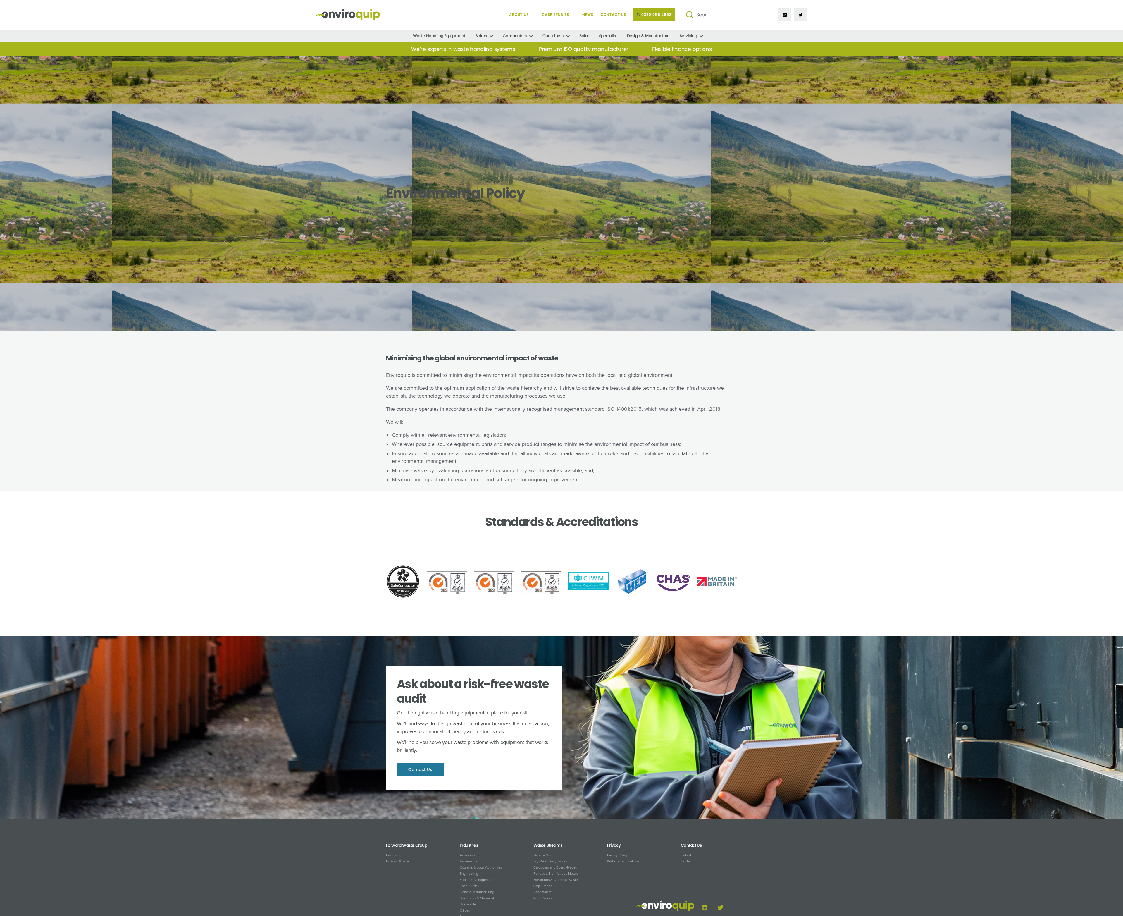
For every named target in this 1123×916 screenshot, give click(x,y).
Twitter (686, 861)
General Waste (544, 855)
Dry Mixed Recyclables (550, 861)
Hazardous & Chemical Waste (555, 880)
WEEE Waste (543, 898)
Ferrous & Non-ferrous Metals (555, 874)
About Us (519, 15)
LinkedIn (687, 855)
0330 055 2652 (656, 15)
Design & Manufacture (648, 35)
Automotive (468, 861)
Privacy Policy (617, 855)
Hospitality (468, 904)
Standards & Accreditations (561, 522)
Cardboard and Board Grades (555, 867)
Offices (465, 910)
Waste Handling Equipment (439, 35)
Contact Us (613, 15)
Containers (553, 35)
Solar (584, 35)
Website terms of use (623, 861)
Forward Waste (397, 861)
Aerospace (468, 855)
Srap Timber (542, 886)
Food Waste (542, 892)
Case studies (555, 15)
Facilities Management (477, 880)
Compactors (515, 35)
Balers (481, 35)
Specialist (608, 35)
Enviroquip (394, 855)
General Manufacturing (477, 892)
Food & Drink (469, 886)
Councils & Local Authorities (481, 867)
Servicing (688, 35)
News (587, 15)
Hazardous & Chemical (477, 898)
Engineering (469, 874)
